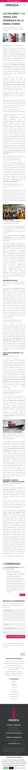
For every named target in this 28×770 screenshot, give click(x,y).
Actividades (20, 27)
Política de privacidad (19, 767)
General (14, 689)
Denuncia (5, 29)
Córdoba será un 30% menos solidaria (14, 661)
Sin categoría (14, 698)
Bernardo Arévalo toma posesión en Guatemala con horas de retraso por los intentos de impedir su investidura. (14, 673)
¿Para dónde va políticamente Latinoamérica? (14, 663)
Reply (22, 594)
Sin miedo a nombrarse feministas (14, 665)
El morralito (11, 29)
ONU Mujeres (8, 185)
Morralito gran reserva (14, 694)
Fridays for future (13, 101)
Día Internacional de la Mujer (17, 437)
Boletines (14, 681)
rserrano (7, 27)
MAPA (21, 100)
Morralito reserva (14, 696)
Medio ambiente (18, 29)
